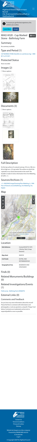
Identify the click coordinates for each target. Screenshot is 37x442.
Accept (16, 29)
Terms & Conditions (18, 422)
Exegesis (16, 430)
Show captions (6, 71)
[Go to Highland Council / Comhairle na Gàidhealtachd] (8, 3)
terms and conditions (24, 234)
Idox (22, 430)
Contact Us (18, 419)
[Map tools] (3, 207)
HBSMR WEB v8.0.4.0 (22, 432)
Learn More (7, 29)
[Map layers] (3, 197)
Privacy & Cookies (18, 424)
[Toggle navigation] (33, 9)
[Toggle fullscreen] (33, 196)
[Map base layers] (3, 200)
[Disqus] (18, 338)
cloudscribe (19, 434)
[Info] (3, 204)
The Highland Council (23, 440)
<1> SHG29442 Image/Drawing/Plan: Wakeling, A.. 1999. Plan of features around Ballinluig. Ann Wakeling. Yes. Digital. (17, 186)
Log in (18, 437)
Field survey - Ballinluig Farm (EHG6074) (13, 291)
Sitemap (18, 426)
